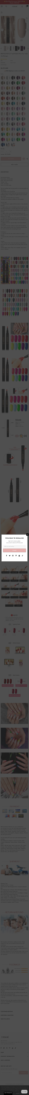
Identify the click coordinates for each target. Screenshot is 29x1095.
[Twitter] (10, 555)
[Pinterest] (16, 555)
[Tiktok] (22, 555)
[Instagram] (13, 555)
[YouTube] (19, 555)
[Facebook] (6, 555)
